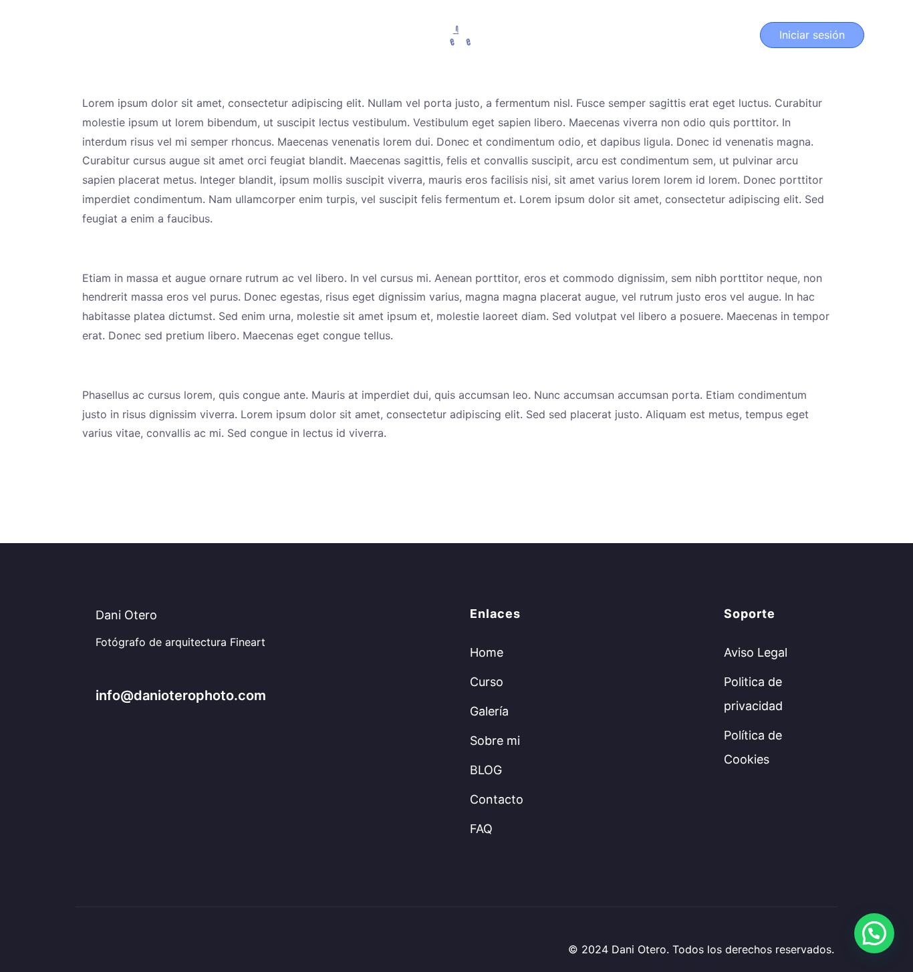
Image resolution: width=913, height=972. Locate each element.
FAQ (481, 829)
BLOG (486, 770)
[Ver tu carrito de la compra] (738, 35)
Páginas (128, 34)
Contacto (496, 799)
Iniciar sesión (812, 34)
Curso (67, 34)
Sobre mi (495, 741)
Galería (489, 711)
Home (486, 652)
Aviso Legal (755, 652)
